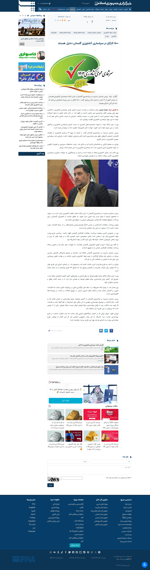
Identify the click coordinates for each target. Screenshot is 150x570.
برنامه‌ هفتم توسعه (79, 32)
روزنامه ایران (55, 507)
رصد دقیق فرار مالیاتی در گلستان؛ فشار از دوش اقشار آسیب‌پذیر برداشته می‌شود (79, 367)
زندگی (45, 9)
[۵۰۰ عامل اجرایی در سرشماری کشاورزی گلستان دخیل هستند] (82, 183)
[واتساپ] (50, 552)
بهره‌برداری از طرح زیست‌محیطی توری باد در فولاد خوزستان (31, 141)
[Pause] (85, 401)
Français (31, 531)
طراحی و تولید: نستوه (121, 559)
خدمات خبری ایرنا (126, 541)
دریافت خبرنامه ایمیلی (124, 538)
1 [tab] (28, 15)
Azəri (33, 514)
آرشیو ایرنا (128, 511)
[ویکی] (54, 552)
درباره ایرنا (128, 504)
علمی (83, 9)
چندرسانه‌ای (61, 9)
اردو (34, 528)
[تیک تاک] (62, 552)
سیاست (120, 9)
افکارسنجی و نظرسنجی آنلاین (75, 506)
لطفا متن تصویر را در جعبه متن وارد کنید (119, 478)
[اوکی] (58, 552)
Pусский (32, 524)
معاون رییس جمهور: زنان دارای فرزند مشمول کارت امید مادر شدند (31, 136)
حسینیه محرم (79, 534)
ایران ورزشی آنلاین (53, 521)
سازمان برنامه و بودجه (94, 32)
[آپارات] (88, 552)
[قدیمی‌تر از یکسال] (111, 348)
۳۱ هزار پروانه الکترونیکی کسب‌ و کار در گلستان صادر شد (86, 356)
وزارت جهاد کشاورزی (110, 32)
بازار (49, 9)
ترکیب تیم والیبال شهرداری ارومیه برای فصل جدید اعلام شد (31, 147)
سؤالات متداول (127, 514)
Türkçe (32, 517)
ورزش (110, 9)
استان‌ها (72, 9)
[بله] (84, 552)
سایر (40, 9)
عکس (67, 9)
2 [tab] (25, 15)
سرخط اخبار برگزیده (101, 507)
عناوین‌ (126, 9)
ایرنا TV (53, 9)
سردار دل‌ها (79, 511)
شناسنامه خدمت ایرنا (125, 524)
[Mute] (89, 401)
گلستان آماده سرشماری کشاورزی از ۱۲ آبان (90, 345)
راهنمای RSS (127, 517)
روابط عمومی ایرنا (126, 521)
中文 (33, 504)
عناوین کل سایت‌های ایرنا (99, 511)
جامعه (102, 9)
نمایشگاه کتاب (78, 521)
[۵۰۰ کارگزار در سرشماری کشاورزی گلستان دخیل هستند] (82, 71)
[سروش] (73, 552)
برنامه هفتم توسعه (65, 32)
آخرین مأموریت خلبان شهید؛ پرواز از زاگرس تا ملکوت (32, 122)
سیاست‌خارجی (90, 9)
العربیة (33, 511)
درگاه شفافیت (127, 528)
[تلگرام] (99, 552)
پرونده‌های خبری (102, 504)
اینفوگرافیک (79, 527)
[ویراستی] (69, 552)
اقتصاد (115, 9)
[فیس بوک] (65, 552)
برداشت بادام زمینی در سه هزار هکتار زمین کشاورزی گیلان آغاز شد (31, 103)
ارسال (50, 485)
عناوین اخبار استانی (101, 514)
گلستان (107, 20)
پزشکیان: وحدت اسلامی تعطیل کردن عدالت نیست (32, 40)
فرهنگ (97, 9)
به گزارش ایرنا (113, 110)
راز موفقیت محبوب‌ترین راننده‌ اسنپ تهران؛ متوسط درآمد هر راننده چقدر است (31, 97)
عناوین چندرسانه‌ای (101, 524)
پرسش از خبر (79, 524)
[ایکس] (95, 552)
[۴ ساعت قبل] (31, 27)
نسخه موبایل (75, 545)
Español (31, 521)
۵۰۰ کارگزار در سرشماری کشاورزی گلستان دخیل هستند (88, 43)
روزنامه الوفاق (55, 511)
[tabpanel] (31, 32)
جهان (106, 9)
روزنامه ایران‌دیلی (53, 517)
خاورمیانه (54, 32)
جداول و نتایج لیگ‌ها (76, 531)
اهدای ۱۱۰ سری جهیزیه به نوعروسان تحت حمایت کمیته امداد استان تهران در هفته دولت (31, 129)
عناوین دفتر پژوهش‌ (101, 521)
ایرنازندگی (56, 504)
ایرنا (113, 3)
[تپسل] (50, 382)
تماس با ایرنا (128, 507)
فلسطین (78, 9)
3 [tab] (23, 15)
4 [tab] (20, 15)
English (32, 507)
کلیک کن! (65, 400)
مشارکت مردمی (126, 531)
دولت (107, 36)
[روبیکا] (91, 552)
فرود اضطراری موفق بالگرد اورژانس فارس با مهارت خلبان (32, 90)
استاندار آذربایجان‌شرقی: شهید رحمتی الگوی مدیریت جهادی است (31, 109)
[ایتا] (77, 552)
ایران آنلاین (55, 514)
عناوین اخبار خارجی (101, 517)
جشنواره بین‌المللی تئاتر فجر (76, 540)
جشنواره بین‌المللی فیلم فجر (76, 516)
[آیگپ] (80, 552)
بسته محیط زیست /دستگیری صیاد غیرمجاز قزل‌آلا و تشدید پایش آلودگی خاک (31, 115)
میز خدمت (128, 534)
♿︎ (144, 564)
